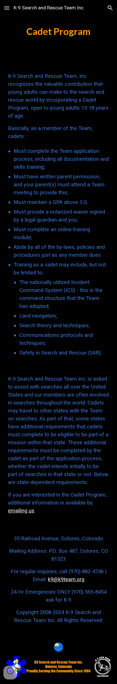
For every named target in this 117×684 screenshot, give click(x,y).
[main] (58, 31)
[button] (7, 8)
